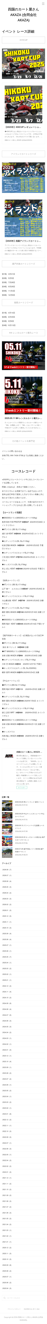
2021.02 (6, 1236)
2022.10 (6, 1131)
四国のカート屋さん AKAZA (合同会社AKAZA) (23, 14)
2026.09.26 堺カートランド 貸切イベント (29, 802)
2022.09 (6, 1137)
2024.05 (6, 1026)
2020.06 (6, 1282)
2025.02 (6, 974)
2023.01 (6, 1114)
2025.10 (6, 928)
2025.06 (6, 951)
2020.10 (6, 1259)
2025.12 (6, 916)
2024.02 (6, 1044)
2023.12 (6, 1056)
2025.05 (6, 957)
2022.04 (6, 1160)
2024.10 (6, 997)
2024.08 (6, 1009)
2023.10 (6, 1061)
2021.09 (6, 1195)
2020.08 (6, 1271)
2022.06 (6, 1149)
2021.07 (6, 1207)
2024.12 (6, 986)
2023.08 (6, 1073)
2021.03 (6, 1230)
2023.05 (6, 1090)
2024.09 (6, 1003)
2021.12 (6, 1178)
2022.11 (6, 1125)
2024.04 (6, 1032)
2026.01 (6, 910)
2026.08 (6, 869)
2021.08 (6, 1201)
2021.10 (6, 1189)
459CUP (24, 40)
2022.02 (6, 1166)
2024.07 (6, 1015)
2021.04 (6, 1224)
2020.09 (6, 1265)
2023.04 (6, 1096)
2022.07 (6, 1143)
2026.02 (6, 904)
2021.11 (6, 1183)
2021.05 (6, 1218)
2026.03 (6, 898)
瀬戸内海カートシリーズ (23, 263)
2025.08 (6, 939)
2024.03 (6, 1038)
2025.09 (6, 933)
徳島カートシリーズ (23, 302)
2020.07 (6, 1276)
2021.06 (6, 1213)
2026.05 (6, 887)
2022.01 (6, 1172)
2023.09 (6, 1067)
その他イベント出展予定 (23, 441)
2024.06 (6, 1021)
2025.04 (6, 962)
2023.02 (6, 1108)
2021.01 (6, 1242)
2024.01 (6, 1050)
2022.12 (6, 1119)
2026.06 (6, 881)
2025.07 (6, 945)
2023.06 (6, 1085)
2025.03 (6, 968)
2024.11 (6, 991)
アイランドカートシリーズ (23, 154)
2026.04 (6, 893)
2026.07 (6, 875)
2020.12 (6, 1247)
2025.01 (6, 980)
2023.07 (6, 1079)
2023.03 (6, 1102)
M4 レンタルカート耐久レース (23, 332)
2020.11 (6, 1253)
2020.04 (6, 1288)
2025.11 (6, 922)
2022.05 (6, 1154)
